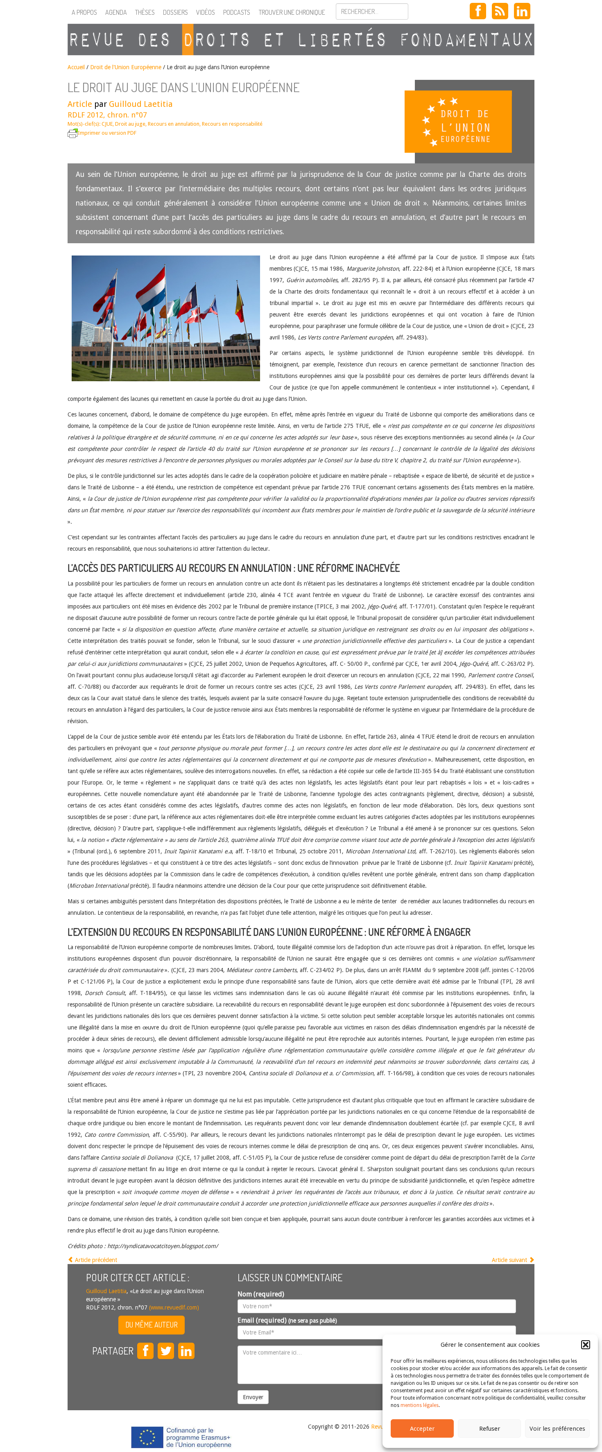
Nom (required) (261, 1294)
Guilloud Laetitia (141, 104)
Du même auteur (151, 1324)
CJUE (107, 124)
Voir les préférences (557, 1428)
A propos (84, 12)
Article (80, 104)
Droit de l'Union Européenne (125, 67)
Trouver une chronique (292, 12)
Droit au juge (130, 124)
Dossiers (175, 12)
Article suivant (510, 1260)
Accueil (76, 67)
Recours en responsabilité (232, 124)
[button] (586, 1345)
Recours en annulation (173, 124)
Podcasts (236, 12)
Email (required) (287, 1320)
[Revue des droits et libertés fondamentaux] (301, 39)
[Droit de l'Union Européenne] (475, 121)
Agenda (116, 12)
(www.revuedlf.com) (173, 1307)
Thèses (145, 12)
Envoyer (253, 1397)
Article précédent (95, 1260)
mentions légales (420, 1405)
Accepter (422, 1428)
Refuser (489, 1428)
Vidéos (205, 12)
